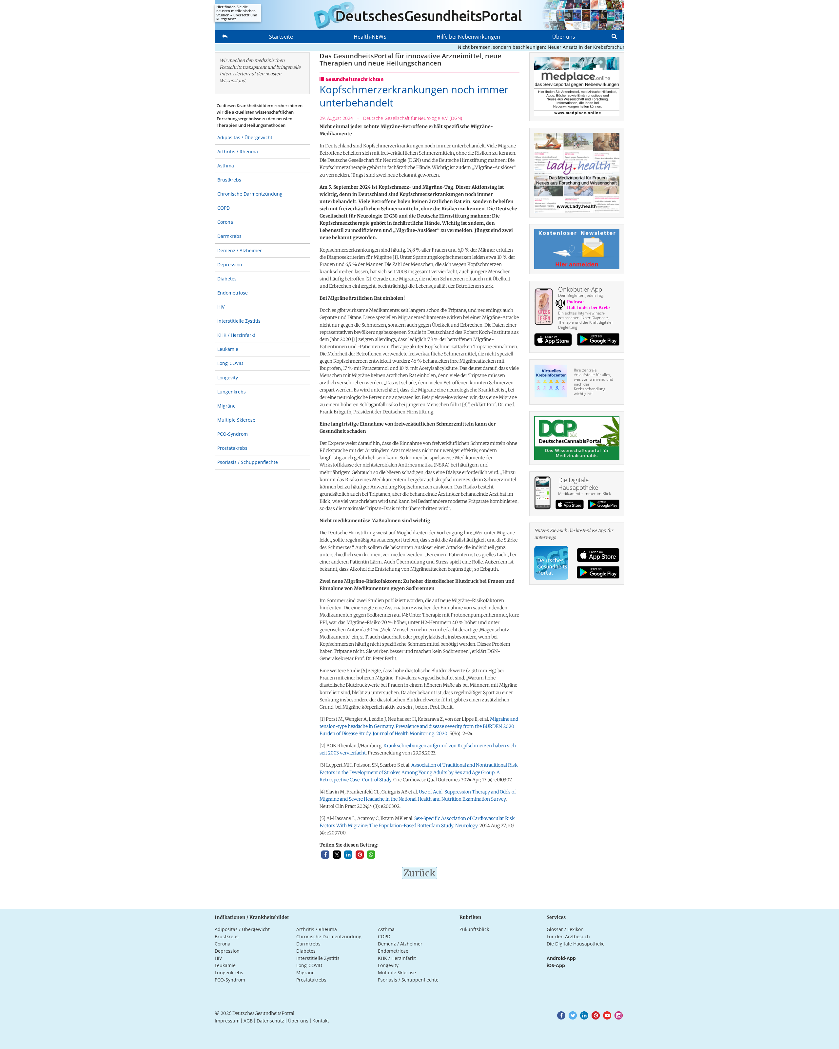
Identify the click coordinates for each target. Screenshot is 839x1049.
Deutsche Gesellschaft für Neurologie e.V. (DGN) (412, 118)
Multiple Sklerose (236, 420)
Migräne (226, 406)
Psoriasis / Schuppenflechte (247, 462)
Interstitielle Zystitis (239, 321)
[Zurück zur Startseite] (419, 15)
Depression (229, 264)
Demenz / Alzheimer (239, 250)
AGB (248, 1021)
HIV (220, 307)
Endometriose (232, 293)
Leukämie (227, 349)
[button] (325, 854)
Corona (225, 222)
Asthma (225, 165)
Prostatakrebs (232, 448)
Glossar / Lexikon (565, 929)
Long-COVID (230, 363)
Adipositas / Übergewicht (244, 137)
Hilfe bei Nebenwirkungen (468, 36)
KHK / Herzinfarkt (236, 335)
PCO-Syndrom (232, 434)
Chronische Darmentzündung (250, 194)
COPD (223, 208)
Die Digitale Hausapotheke (576, 944)
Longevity (227, 377)
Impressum (227, 1021)
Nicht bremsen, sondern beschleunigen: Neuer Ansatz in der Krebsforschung (523, 47)
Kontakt (320, 1021)
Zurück (419, 873)
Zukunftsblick (474, 929)
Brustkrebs (229, 180)
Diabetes (227, 279)
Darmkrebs (229, 236)
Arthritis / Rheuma (237, 151)
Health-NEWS (370, 36)
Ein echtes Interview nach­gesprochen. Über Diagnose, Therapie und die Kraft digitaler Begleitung (585, 320)
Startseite (281, 36)
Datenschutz (270, 1021)
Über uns (563, 36)
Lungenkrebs (231, 392)
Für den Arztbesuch (568, 936)
